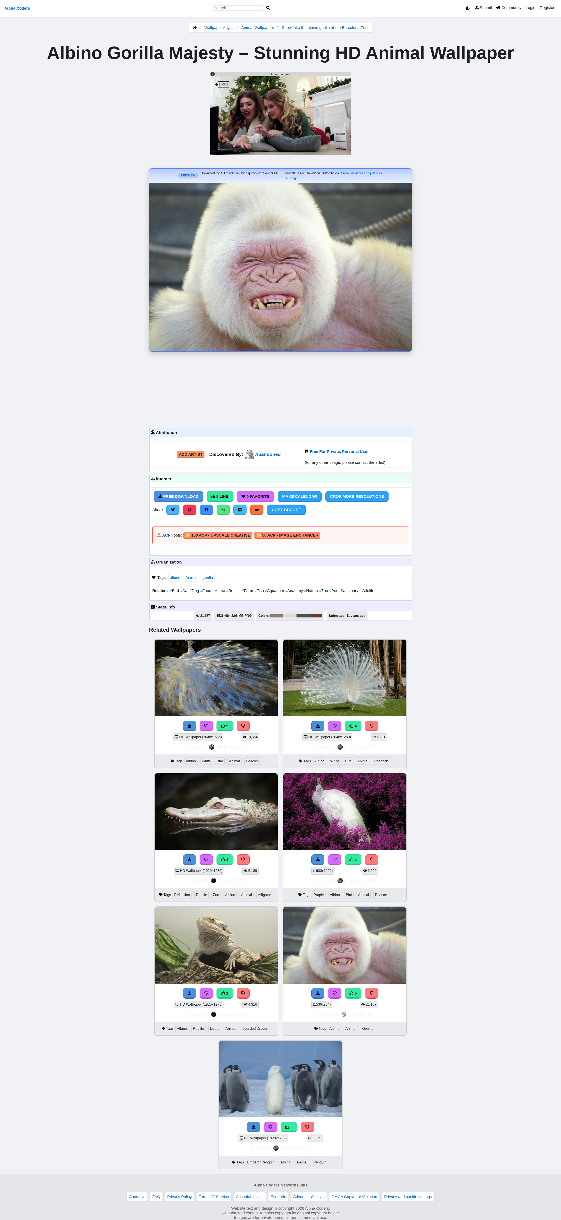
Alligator (264, 895)
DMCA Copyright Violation (354, 1197)
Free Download (180, 496)
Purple (319, 895)
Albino (191, 761)
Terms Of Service (214, 1197)
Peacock (252, 761)
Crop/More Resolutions (357, 496)
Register (547, 7)
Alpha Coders (17, 8)
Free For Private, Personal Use (338, 451)
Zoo (324, 591)
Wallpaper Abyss (219, 27)
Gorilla (367, 1028)
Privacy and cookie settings (408, 1197)
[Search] (268, 8)
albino (175, 577)
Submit (485, 7)
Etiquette (278, 1197)
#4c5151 (303, 615)
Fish (259, 591)
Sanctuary (348, 591)
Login (530, 7)
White (206, 761)
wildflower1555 (231, 746)
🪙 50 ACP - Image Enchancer (287, 535)
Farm (248, 591)
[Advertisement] (280, 389)
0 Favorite (257, 496)
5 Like (222, 496)
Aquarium (275, 591)
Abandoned (268, 454)
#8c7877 (276, 615)
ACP (166, 535)
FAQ (156, 1197)
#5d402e (316, 615)
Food (206, 591)
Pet (333, 591)
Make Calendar (299, 496)
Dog (195, 591)
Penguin (320, 1162)
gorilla (207, 577)
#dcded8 (289, 615)
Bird (175, 591)
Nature (311, 591)
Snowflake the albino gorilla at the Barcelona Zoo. (325, 27)
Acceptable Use (250, 1197)
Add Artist (190, 454)
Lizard (215, 1028)
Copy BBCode (286, 510)
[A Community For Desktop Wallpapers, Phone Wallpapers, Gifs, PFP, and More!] (195, 27)
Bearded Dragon (255, 1028)
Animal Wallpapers (258, 27)
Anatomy (294, 591)
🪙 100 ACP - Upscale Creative (217, 535)
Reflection (182, 895)
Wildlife (366, 591)
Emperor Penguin (261, 1162)
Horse (219, 591)
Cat (185, 591)
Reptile (234, 591)
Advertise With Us (309, 1197)
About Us (137, 1197)
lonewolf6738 (231, 880)
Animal (191, 577)
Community (510, 7)
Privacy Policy (179, 1197)
